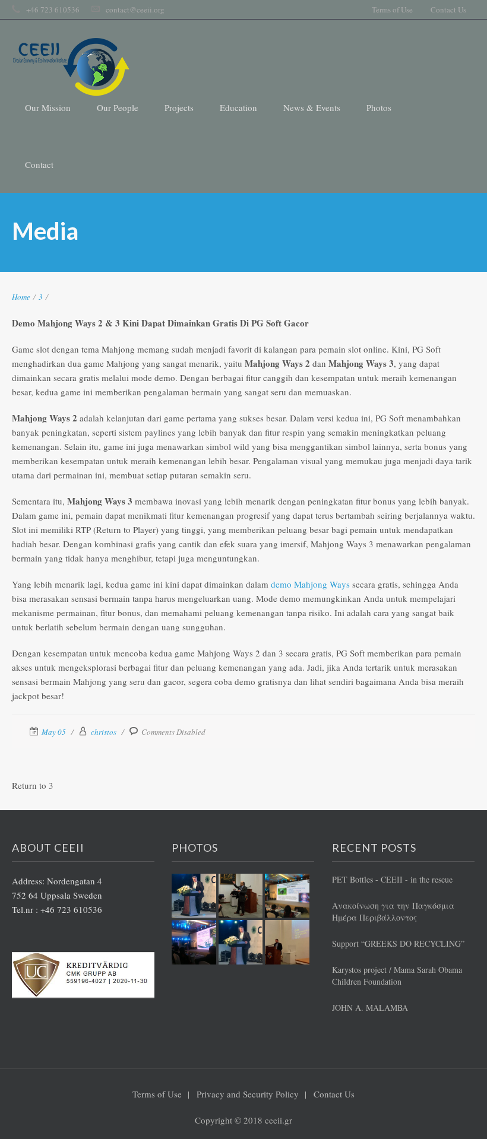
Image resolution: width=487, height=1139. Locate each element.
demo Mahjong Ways (310, 584)
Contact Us (448, 9)
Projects (179, 107)
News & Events (311, 107)
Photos (378, 107)
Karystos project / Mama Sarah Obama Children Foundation (397, 975)
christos (103, 731)
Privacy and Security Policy (248, 1094)
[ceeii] (71, 67)
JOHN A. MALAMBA (370, 1007)
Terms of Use (392, 9)
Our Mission (48, 107)
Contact (39, 164)
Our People (117, 107)
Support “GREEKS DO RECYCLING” (398, 943)
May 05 (54, 731)
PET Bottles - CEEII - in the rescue (392, 879)
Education (238, 107)
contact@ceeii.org (135, 9)
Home (21, 296)
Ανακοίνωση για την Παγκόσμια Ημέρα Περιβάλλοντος (393, 911)
